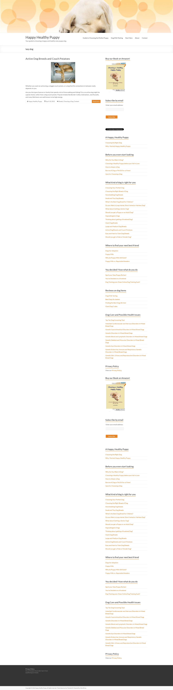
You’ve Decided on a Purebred (115, 278)
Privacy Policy (116, 370)
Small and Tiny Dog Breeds (114, 198)
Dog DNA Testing (117, 38)
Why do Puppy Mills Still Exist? (116, 258)
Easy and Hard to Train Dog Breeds (117, 233)
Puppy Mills (109, 254)
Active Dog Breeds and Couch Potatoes (48, 58)
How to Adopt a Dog (112, 167)
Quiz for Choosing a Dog (113, 174)
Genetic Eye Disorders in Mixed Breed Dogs (120, 346)
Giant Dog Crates (111, 306)
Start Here (128, 38)
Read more (96, 101)
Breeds (61, 101)
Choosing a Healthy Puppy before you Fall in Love (122, 163)
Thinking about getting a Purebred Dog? (119, 219)
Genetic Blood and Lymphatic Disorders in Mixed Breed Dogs (126, 336)
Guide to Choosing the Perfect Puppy (95, 38)
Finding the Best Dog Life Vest (115, 303)
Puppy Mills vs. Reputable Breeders (117, 261)
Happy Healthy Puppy (43, 37)
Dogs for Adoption (111, 251)
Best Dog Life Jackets (112, 299)
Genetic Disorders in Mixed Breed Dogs (119, 333)
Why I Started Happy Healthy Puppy (117, 146)
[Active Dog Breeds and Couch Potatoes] (63, 63)
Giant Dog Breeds (111, 223)
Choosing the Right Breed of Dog (116, 191)
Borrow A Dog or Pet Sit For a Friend (117, 170)
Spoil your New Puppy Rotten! (115, 275)
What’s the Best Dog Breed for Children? (119, 202)
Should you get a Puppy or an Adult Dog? (119, 212)
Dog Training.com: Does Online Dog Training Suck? (122, 282)
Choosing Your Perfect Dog (114, 188)
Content (76, 101)
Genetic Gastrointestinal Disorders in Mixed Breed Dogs (124, 329)
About (137, 38)
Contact (144, 38)
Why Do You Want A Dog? (114, 160)
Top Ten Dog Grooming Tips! (115, 320)
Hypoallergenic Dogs (112, 216)
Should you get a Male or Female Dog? (118, 237)
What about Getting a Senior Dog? (117, 209)
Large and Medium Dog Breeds (116, 226)
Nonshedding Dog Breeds (114, 195)
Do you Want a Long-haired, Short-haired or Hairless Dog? (125, 205)
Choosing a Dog (68, 101)
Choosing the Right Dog (113, 143)
